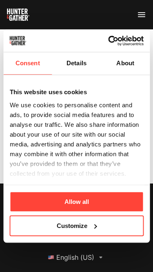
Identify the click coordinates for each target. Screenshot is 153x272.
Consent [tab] (28, 63)
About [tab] (125, 63)
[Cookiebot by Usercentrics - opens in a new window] (109, 40)
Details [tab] (76, 63)
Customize (72, 225)
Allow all (76, 201)
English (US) (75, 257)
